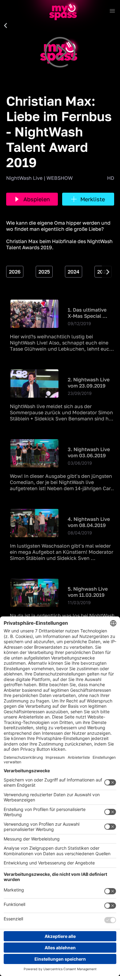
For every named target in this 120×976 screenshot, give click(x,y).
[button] (5, 26)
